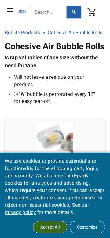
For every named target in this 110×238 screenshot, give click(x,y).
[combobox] (48, 12)
